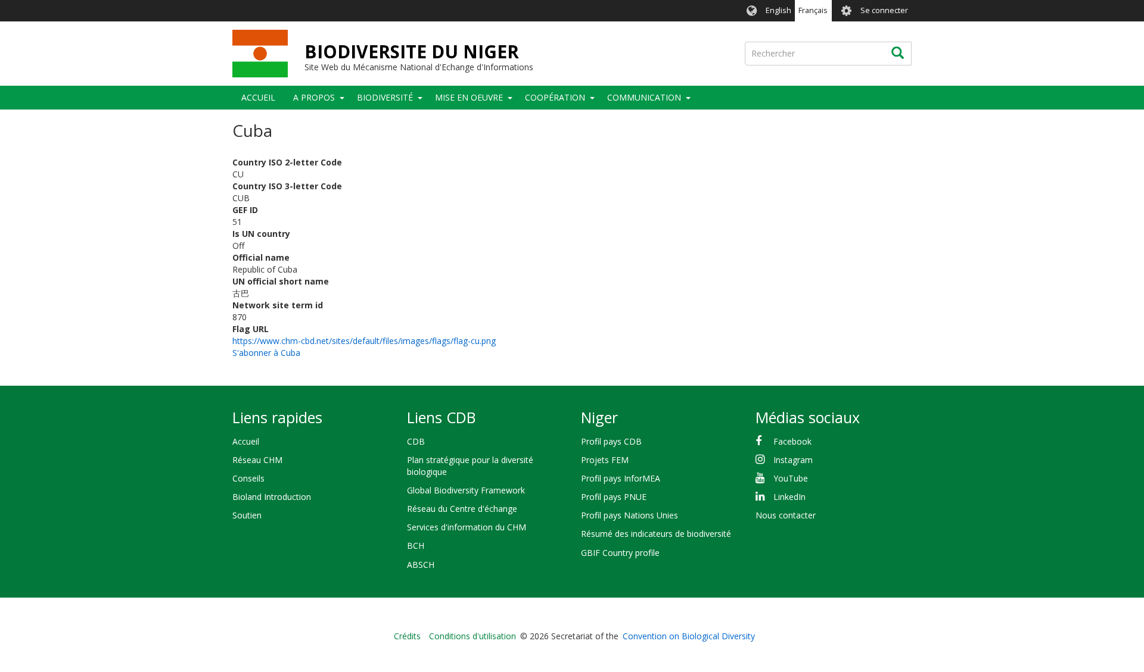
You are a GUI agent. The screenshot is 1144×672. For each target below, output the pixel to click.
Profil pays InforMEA (620, 478)
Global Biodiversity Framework (466, 490)
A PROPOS (314, 97)
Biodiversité (385, 97)
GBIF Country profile (620, 552)
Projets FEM (605, 459)
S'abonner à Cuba (266, 352)
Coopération (555, 97)
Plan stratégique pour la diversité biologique (470, 465)
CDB (416, 441)
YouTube (790, 478)
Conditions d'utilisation (472, 636)
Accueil (258, 97)
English (778, 10)
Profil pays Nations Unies (629, 515)
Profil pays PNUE (613, 496)
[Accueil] (260, 53)
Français (813, 10)
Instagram (793, 459)
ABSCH (420, 564)
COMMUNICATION (644, 97)
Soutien (247, 515)
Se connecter (884, 10)
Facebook (792, 441)
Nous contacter (786, 515)
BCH (415, 545)
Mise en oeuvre (469, 97)
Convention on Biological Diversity (689, 636)
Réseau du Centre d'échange (462, 508)
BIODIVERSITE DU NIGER (411, 51)
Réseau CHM (257, 459)
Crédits (407, 636)
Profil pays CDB (611, 441)
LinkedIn (789, 496)
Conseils (248, 478)
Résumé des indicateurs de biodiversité (656, 533)
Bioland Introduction (271, 496)
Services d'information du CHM (466, 527)
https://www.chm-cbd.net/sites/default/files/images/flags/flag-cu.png (364, 340)
